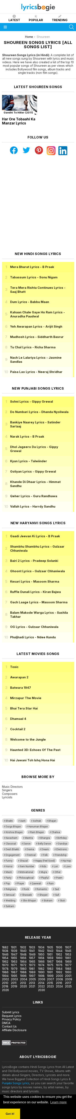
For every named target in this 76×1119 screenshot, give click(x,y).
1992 (59, 972)
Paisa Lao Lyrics (36, 372)
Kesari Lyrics (34, 581)
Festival (31, 855)
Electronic (61, 849)
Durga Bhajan (13, 826)
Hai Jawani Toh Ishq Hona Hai (32, 760)
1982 (41, 968)
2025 (68, 986)
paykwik (57, 920)
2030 (41, 990)
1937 (68, 947)
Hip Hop (66, 860)
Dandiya (62, 843)
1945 (68, 950)
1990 (41, 972)
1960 (59, 958)
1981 (32, 968)
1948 (23, 954)
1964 (23, 961)
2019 (14, 986)
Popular (36, 20)
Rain (51, 883)
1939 (14, 950)
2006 (41, 979)
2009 (68, 979)
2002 (5, 979)
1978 (5, 968)
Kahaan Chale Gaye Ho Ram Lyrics (37, 314)
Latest (14, 20)
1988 (23, 972)
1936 (59, 947)
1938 (5, 950)
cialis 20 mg (8, 920)
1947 (14, 954)
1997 (32, 975)
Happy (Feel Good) (45, 860)
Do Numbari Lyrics (39, 412)
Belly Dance (44, 843)
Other (58, 872)
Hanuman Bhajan (38, 826)
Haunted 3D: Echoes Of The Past (35, 750)
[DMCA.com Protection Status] (14, 1044)
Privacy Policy (11, 1019)
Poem (59, 877)
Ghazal (24, 860)
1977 (68, 965)
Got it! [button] (10, 1113)
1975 (50, 965)
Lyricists (7, 797)
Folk (45, 855)
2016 (59, 983)
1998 (41, 975)
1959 (50, 958)
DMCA (6, 1023)
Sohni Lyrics (31, 401)
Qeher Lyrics (33, 496)
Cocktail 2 (17, 729)
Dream (45, 849)
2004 (23, 979)
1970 (5, 965)
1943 (50, 950)
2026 (5, 990)
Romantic (41, 889)
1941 (32, 950)
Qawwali (36, 883)
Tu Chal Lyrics (33, 347)
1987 (14, 972)
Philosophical (26, 877)
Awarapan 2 (19, 677)
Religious (11, 889)
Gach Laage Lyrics (38, 602)
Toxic (14, 667)
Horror (9, 866)
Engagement (13, 855)
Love (68, 866)
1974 (41, 965)
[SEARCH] (71, 27)
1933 (32, 947)
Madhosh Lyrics (37, 337)
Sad (57, 889)
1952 (59, 954)
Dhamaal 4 (18, 719)
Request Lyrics (11, 1016)
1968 (59, 961)
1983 (50, 968)
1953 (68, 954)
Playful (45, 877)
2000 (59, 975)
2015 (50, 983)
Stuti (62, 900)
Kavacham (11, 838)
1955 (14, 958)
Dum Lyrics (29, 302)
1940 (23, 950)
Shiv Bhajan (29, 900)
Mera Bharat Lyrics (32, 267)
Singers (7, 790)
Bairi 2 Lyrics (34, 561)
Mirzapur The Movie (25, 698)
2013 (32, 983)
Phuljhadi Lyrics (33, 637)
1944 (59, 950)
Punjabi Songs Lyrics (15, 1083)
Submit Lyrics (10, 1012)
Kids (44, 866)
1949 (32, 954)
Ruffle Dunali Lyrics (35, 592)
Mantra (29, 838)
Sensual (10, 894)
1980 (23, 968)
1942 (41, 950)
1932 (23, 947)
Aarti (23, 820)
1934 (41, 947)
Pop (8, 883)
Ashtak (37, 820)
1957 (32, 958)
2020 (23, 986)
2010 (5, 983)
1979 (14, 968)
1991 (50, 972)
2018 (5, 986)
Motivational (26, 872)
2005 (32, 979)
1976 (59, 965)
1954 (5, 958)
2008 (59, 979)
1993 (68, 972)
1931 (13, 947)
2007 (50, 979)
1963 (14, 961)
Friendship (60, 855)
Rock (26, 889)
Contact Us (9, 1026)
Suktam (10, 906)
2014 (41, 983)
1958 (41, 958)
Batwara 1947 (20, 688)
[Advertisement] (38, 203)
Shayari (43, 894)
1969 (68, 961)
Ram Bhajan (37, 832)
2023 (50, 986)
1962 (5, 961)
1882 (5, 947)
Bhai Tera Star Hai (24, 708)
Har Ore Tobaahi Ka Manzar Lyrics (18, 121)
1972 (23, 965)
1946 (5, 954)
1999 (50, 975)
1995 (14, 975)
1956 (23, 958)
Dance (27, 843)
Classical (11, 843)
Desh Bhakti (12, 849)
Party (8, 877)
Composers (9, 793)
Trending (59, 20)
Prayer (20, 883)
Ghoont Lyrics (37, 571)
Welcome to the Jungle (28, 739)
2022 (41, 986)
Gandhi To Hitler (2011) (18, 112)
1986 (5, 972)
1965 (32, 961)
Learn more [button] (58, 1102)
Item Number (27, 866)
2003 (14, 979)
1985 (68, 968)
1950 (41, 954)
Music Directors (12, 786)
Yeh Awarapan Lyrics (36, 326)
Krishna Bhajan (14, 832)
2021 (32, 986)
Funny (9, 860)
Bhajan (52, 820)
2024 (59, 986)
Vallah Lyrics (32, 506)
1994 (5, 975)
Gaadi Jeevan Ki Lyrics (35, 536)
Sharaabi (27, 894)
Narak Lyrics (27, 436)
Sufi (57, 894)
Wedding (10, 900)
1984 (59, 968)
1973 (32, 965)
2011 (13, 983)
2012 (23, 983)
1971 (14, 965)
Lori (56, 866)
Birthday (62, 838)
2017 (68, 983)
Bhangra (45, 838)
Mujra (44, 872)
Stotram (48, 900)
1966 (41, 961)
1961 (68, 958)
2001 (68, 975)
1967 (50, 961)
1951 (49, 954)
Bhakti (9, 820)
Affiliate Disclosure (14, 1030)
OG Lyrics (34, 627)
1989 (32, 972)
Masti (9, 872)
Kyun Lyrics (28, 461)
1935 (50, 947)
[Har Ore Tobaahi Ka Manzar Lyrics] (19, 105)
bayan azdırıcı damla (37, 920)
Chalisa (55, 832)
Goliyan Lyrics (33, 471)
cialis (19, 920)
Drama (30, 849)
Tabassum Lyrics (34, 277)
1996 (23, 975)
